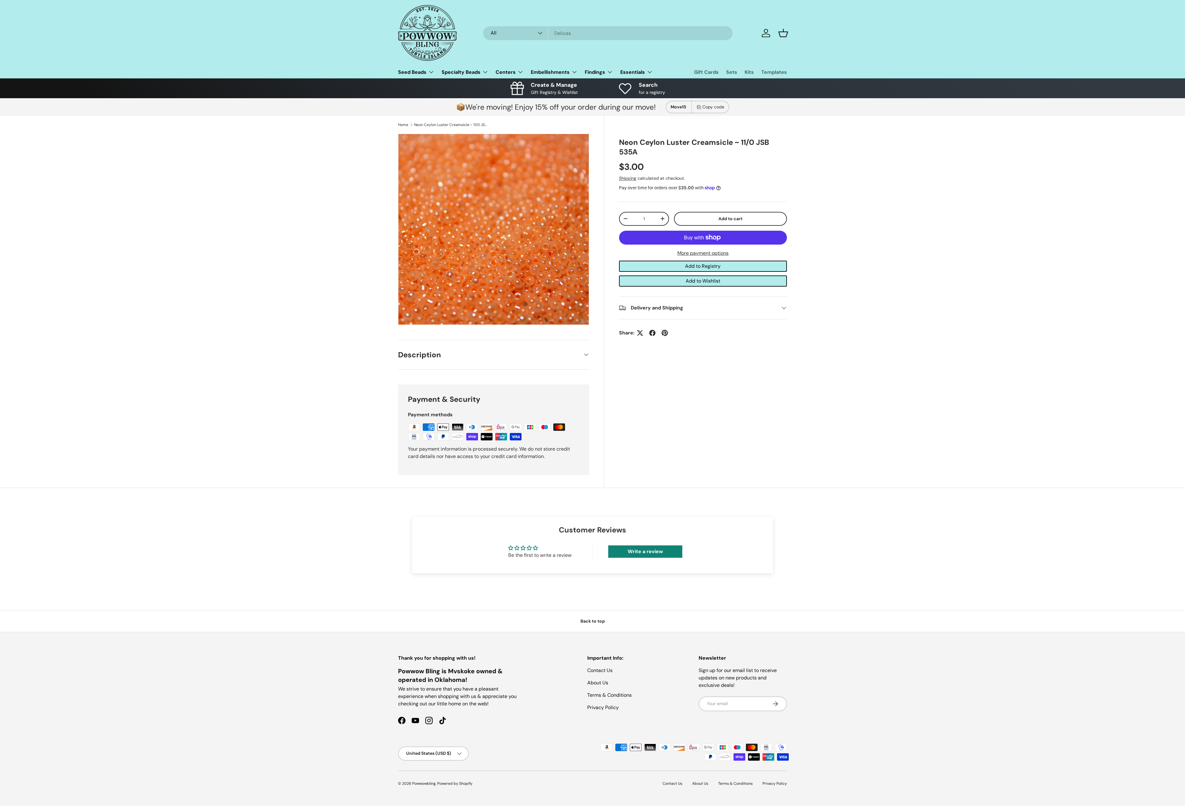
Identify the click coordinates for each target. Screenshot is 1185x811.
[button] (783, 33)
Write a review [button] (645, 551)
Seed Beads (412, 72)
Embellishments (550, 72)
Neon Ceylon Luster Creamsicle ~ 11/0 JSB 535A (451, 125)
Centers (506, 72)
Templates (774, 72)
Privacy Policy (603, 707)
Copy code (713, 107)
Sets (731, 72)
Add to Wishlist (703, 281)
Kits (749, 72)
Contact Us (600, 670)
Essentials (632, 72)
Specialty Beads (461, 72)
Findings (595, 72)
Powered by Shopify (454, 783)
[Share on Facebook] (652, 333)
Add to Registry (703, 266)
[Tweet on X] (640, 333)
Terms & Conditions (609, 695)
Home (403, 125)
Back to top (592, 621)
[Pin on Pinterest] (665, 333)
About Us (597, 682)
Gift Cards (706, 72)
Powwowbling (424, 783)
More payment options (703, 253)
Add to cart (730, 218)
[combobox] (608, 33)
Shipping (627, 178)
